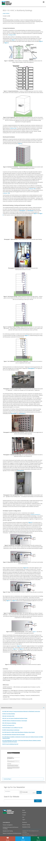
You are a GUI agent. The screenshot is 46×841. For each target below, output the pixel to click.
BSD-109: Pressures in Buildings (9, 723)
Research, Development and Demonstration (12, 833)
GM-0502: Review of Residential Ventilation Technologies (14, 720)
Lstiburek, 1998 (32, 188)
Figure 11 (35, 631)
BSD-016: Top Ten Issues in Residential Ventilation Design (14, 718)
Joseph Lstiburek (6, 13)
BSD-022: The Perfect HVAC (8, 716)
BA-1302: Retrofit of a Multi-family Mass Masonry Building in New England (18, 732)
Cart (23, 817)
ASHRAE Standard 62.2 (35, 514)
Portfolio (24, 812)
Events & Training (26, 824)
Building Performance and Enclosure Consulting (10, 828)
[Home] (7, 3)
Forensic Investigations (8, 824)
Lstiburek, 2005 (13, 128)
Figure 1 (13, 39)
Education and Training (8, 831)
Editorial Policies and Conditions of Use (29, 835)
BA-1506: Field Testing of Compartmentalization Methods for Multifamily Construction (21, 711)
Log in (23, 819)
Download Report (7, 779)
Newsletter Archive (26, 827)
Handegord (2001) (12, 34)
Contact (24, 814)
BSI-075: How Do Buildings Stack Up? (10, 744)
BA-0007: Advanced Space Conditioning (10, 730)
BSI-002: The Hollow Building (8, 713)
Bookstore (24, 822)
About (23, 810)
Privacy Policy (26, 833)
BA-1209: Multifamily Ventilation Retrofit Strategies (13, 734)
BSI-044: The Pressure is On (8, 725)
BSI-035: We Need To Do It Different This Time (12, 727)
